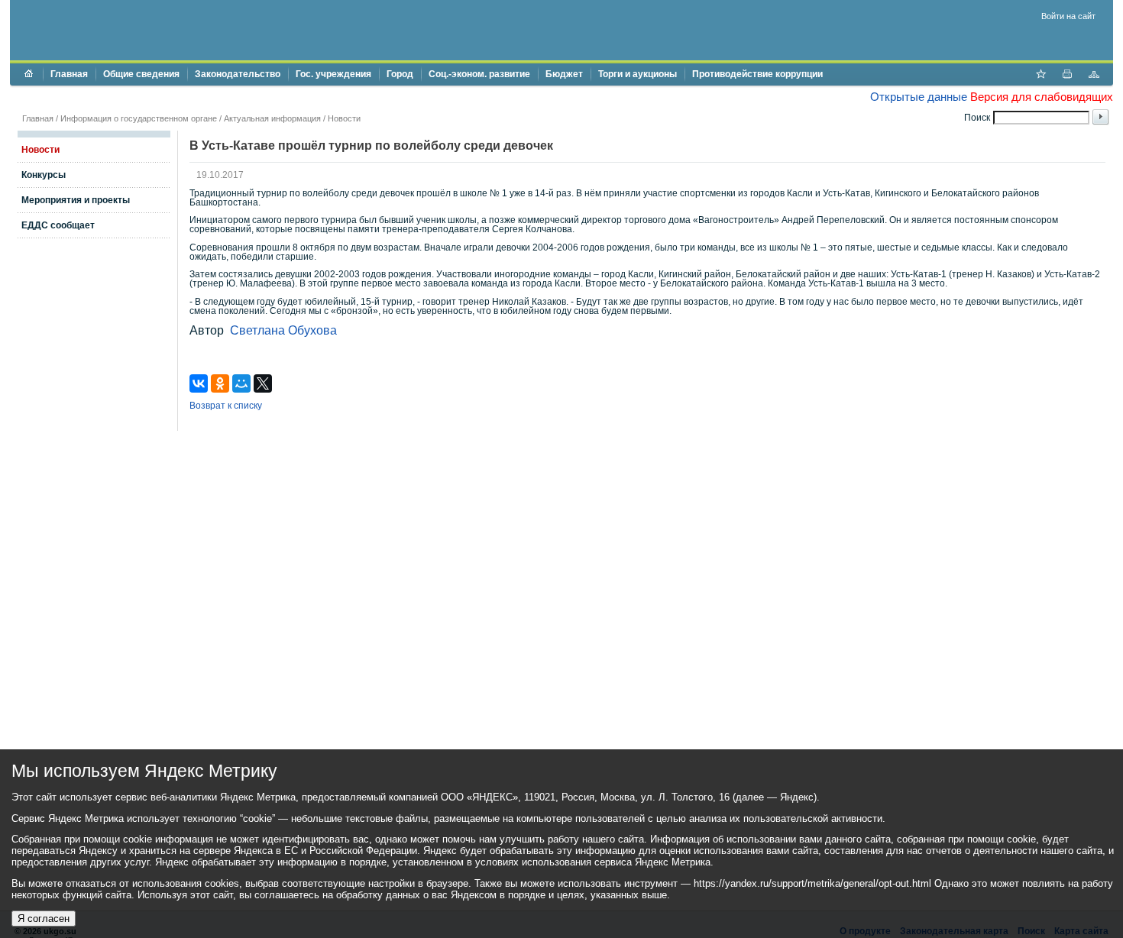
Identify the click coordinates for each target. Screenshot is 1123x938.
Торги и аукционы (637, 74)
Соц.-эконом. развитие (479, 74)
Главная (69, 74)
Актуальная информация (272, 118)
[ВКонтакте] (198, 383)
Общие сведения (141, 74)
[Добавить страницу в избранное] (1040, 75)
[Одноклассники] (220, 383)
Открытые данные (918, 96)
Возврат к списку (225, 405)
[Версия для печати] (1067, 75)
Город (400, 74)
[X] (263, 383)
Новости (344, 118)
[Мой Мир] (241, 383)
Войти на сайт (1068, 16)
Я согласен (44, 918)
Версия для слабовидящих (1041, 96)
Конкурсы (43, 175)
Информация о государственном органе (138, 118)
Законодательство (237, 74)
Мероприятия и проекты (75, 200)
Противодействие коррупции (757, 74)
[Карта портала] (1094, 75)
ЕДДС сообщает (58, 225)
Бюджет (564, 74)
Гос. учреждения (333, 74)
